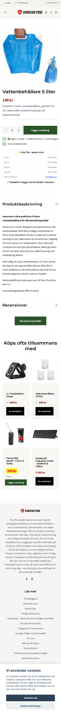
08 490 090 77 (53, 3)
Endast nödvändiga (30, 706)
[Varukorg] (55, 12)
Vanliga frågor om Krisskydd (30, 633)
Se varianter (15, 411)
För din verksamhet (30, 623)
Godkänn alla (30, 698)
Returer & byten (30, 643)
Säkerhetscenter (30, 658)
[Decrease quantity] (6, 130)
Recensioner (15, 305)
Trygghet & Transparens (30, 628)
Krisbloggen (30, 598)
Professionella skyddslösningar (30, 653)
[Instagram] (32, 579)
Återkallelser (30, 648)
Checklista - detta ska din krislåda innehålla (30, 618)
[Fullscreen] (30, 56)
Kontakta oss (51, 177)
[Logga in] (45, 12)
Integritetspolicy (30, 613)
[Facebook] (26, 579)
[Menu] (5, 12)
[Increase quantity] (18, 130)
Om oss (31, 638)
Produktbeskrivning (22, 204)
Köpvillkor (30, 608)
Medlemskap (23, 3)
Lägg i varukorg (16, 482)
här (8, 284)
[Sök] (50, 12)
